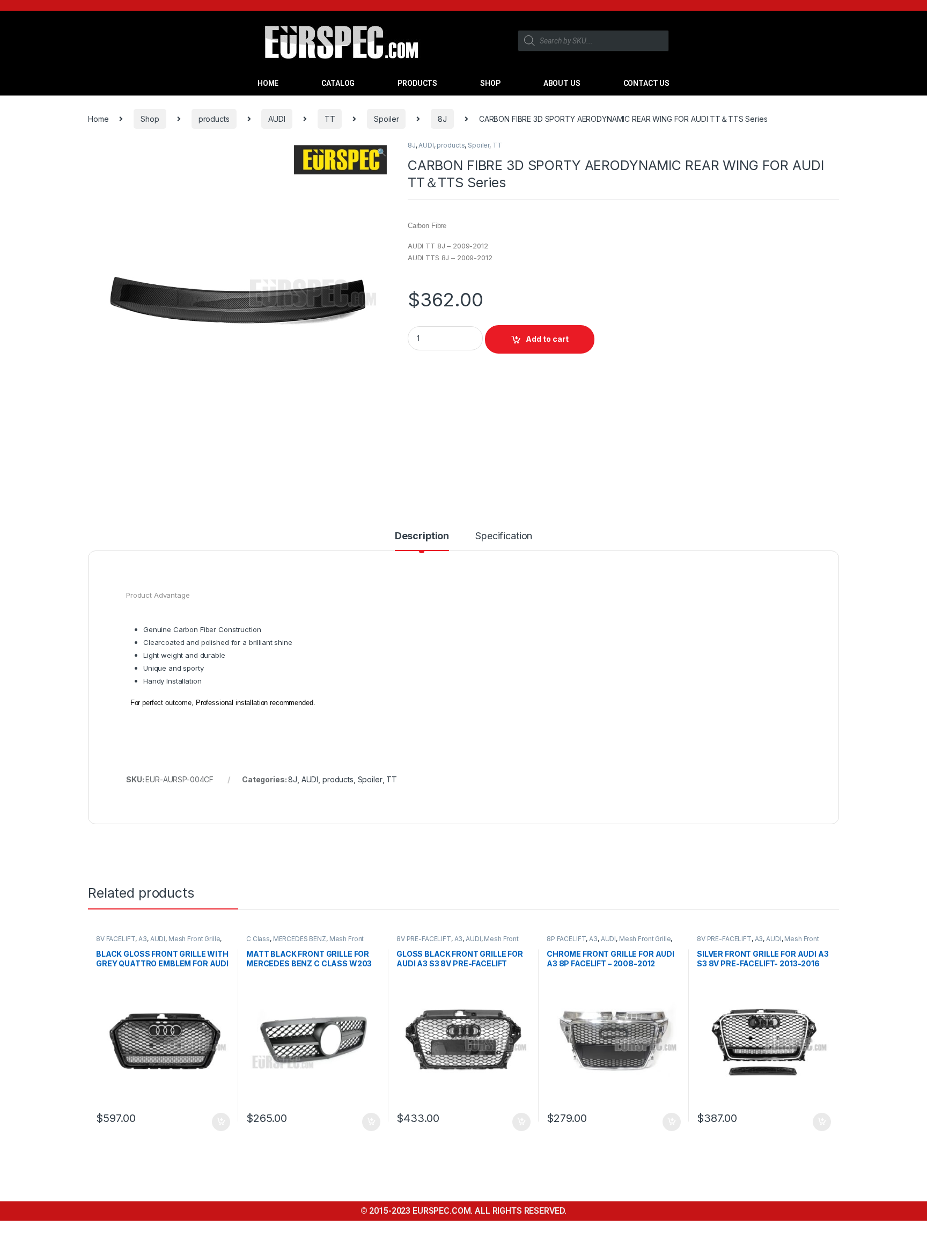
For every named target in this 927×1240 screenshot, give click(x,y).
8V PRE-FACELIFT (423, 939)
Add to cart (547, 338)
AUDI (276, 118)
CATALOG (338, 83)
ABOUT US (561, 83)
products (214, 118)
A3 (142, 939)
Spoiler (386, 118)
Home (98, 118)
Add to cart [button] (221, 1122)
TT (330, 118)
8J (442, 118)
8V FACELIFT (115, 939)
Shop (150, 118)
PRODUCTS (417, 83)
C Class (258, 939)
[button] (381, 152)
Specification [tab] (503, 536)
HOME (268, 83)
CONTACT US (646, 83)
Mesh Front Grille (194, 939)
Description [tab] (422, 536)
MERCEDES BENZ (299, 939)
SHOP (490, 83)
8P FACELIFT (566, 939)
